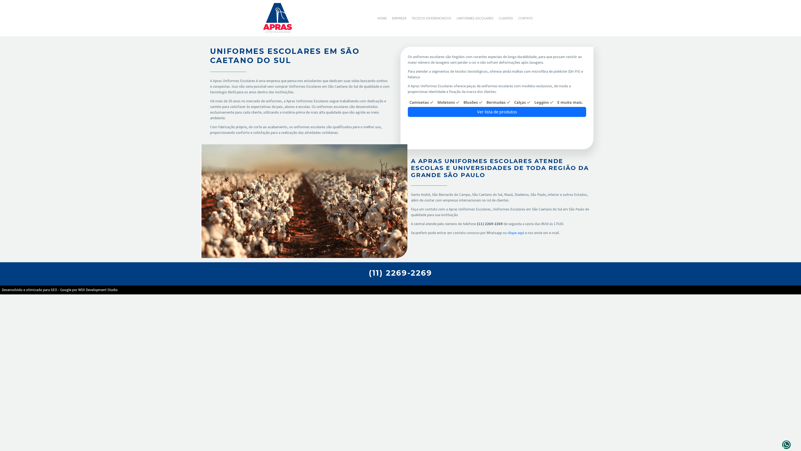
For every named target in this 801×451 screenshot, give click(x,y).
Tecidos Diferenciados (431, 18)
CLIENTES (506, 18)
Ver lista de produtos (497, 112)
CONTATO (525, 18)
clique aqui (516, 233)
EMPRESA (399, 18)
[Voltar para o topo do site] (795, 444)
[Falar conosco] (786, 445)
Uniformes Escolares (475, 18)
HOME (382, 18)
